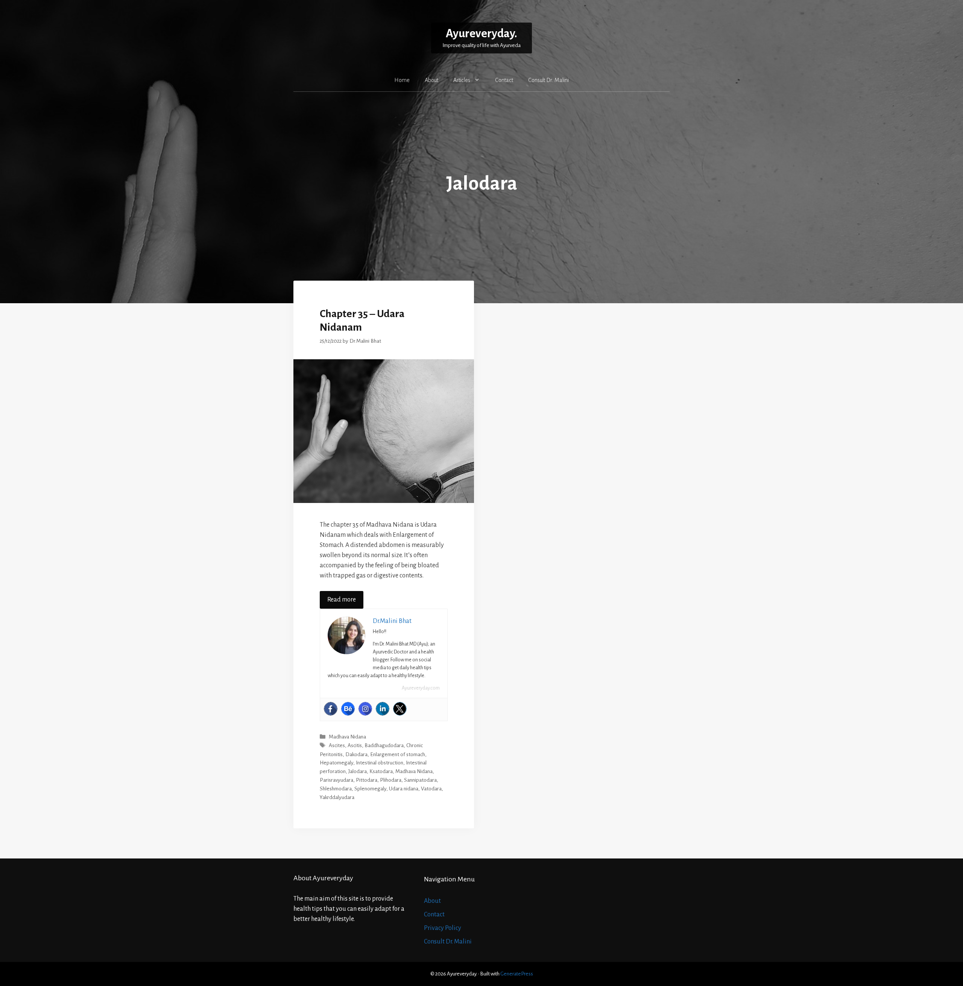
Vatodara (431, 789)
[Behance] (348, 709)
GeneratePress (516, 974)
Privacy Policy (442, 928)
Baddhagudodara (384, 746)
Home (402, 80)
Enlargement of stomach (397, 754)
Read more (341, 599)
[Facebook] (330, 709)
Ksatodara (381, 771)
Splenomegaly (370, 789)
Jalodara (357, 771)
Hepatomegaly (336, 763)
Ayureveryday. (481, 33)
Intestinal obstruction (379, 763)
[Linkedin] (382, 709)
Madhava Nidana (347, 737)
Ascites (337, 746)
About (431, 80)
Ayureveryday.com (421, 688)
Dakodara (356, 754)
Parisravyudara (336, 780)
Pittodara (366, 780)
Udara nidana (403, 789)
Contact (504, 80)
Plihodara (390, 780)
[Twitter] (400, 709)
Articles (461, 80)
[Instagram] (365, 709)
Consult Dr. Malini (548, 80)
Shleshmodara (336, 789)
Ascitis (355, 746)
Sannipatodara (420, 780)
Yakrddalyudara (337, 797)
